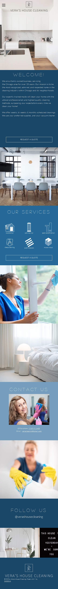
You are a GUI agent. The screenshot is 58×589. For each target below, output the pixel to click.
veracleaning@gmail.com (32, 431)
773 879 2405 (34, 428)
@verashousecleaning (29, 516)
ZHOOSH (7, 581)
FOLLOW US (29, 510)
